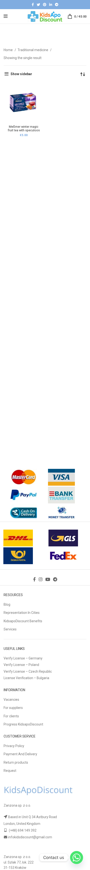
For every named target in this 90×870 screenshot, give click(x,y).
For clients (11, 716)
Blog (7, 604)
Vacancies (11, 699)
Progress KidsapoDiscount (23, 724)
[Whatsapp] (76, 857)
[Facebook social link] (32, 4)
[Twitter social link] (38, 4)
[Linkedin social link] (51, 4)
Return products (16, 762)
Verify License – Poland (21, 665)
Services (10, 629)
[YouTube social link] (48, 579)
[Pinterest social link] (45, 4)
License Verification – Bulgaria (26, 678)
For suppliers (13, 708)
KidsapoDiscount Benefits (23, 621)
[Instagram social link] (40, 579)
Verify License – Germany (23, 658)
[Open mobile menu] (5, 16)
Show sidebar (21, 74)
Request (10, 771)
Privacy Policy (14, 746)
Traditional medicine (33, 50)
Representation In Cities (22, 613)
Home (8, 50)
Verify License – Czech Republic (28, 671)
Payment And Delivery (20, 754)
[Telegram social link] (57, 4)
